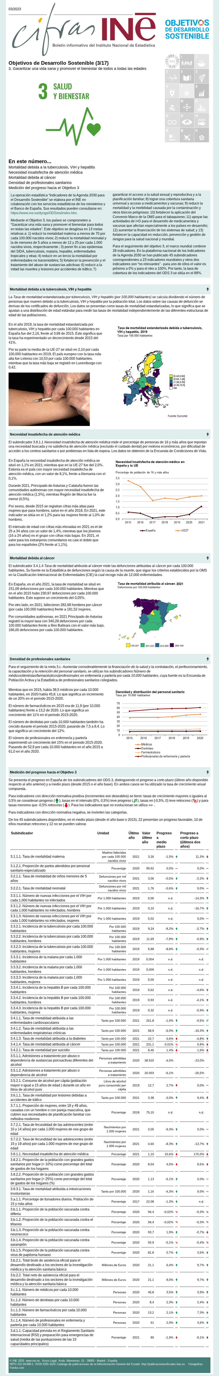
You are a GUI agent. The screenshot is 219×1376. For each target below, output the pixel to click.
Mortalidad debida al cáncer (32, 177)
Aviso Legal (49, 1360)
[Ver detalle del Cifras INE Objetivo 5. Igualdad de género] (201, 76)
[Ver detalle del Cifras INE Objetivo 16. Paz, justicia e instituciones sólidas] (187, 135)
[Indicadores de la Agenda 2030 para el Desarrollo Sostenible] (187, 28)
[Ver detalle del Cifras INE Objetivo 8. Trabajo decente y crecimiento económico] (201, 91)
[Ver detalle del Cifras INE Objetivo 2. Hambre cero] (201, 61)
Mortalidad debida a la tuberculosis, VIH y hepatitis (52, 167)
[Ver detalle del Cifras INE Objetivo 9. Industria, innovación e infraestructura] (172, 105)
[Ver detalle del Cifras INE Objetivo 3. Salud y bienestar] (172, 76)
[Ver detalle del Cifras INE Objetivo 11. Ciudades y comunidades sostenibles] (201, 105)
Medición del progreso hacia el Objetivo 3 (44, 187)
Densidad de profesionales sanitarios (40, 182)
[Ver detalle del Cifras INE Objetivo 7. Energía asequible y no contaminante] (187, 91)
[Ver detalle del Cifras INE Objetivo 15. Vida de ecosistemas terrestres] (172, 135)
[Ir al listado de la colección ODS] (172, 61)
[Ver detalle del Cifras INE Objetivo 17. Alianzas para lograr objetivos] (201, 135)
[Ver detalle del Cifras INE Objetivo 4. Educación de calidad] (187, 76)
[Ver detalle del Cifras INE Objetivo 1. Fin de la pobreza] (187, 61)
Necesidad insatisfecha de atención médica (46, 172)
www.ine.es (33, 1360)
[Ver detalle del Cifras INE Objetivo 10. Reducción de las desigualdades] (187, 105)
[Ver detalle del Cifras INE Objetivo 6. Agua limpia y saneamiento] (172, 91)
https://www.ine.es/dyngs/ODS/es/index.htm (44, 213)
